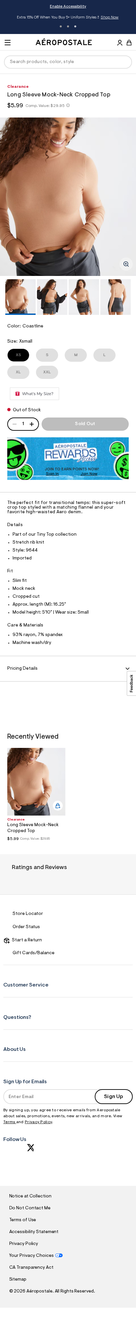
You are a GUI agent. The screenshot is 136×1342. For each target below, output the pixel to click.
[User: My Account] (120, 44)
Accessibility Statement (34, 1232)
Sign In (52, 474)
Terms (9, 1122)
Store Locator (28, 914)
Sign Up (113, 1096)
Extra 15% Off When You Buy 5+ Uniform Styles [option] (68, 18)
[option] (68, 196)
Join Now (89, 474)
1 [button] (61, 26)
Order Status (26, 927)
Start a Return (26, 940)
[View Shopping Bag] (129, 43)
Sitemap (17, 1279)
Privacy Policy (38, 1122)
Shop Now (110, 17)
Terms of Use (22, 1220)
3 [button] (75, 26)
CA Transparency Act (31, 1267)
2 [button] (68, 26)
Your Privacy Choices (31, 1256)
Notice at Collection (30, 1196)
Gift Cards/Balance (33, 953)
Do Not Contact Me (30, 1208)
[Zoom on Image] (126, 264)
